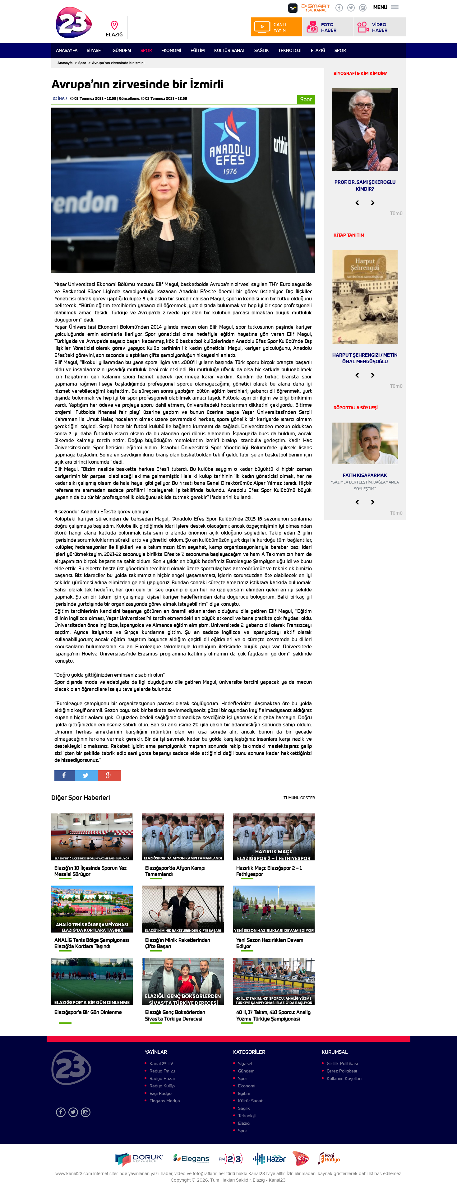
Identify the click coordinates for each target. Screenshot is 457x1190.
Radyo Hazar (162, 1078)
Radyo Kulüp (162, 1086)
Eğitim (198, 50)
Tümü (396, 213)
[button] (357, 203)
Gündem (122, 50)
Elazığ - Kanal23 (269, 1180)
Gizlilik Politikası (342, 1063)
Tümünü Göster (299, 797)
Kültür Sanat (229, 50)
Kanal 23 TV (161, 1063)
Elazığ (318, 50)
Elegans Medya (165, 1101)
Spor (146, 50)
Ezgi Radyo (161, 1093)
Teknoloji (290, 50)
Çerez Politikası (342, 1071)
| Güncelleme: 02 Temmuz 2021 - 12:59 (152, 98)
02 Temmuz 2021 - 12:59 (95, 98)
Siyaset (95, 50)
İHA (61, 98)
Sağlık (261, 50)
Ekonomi (171, 50)
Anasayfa (66, 50)
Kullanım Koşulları (344, 1078)
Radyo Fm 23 (162, 1071)
